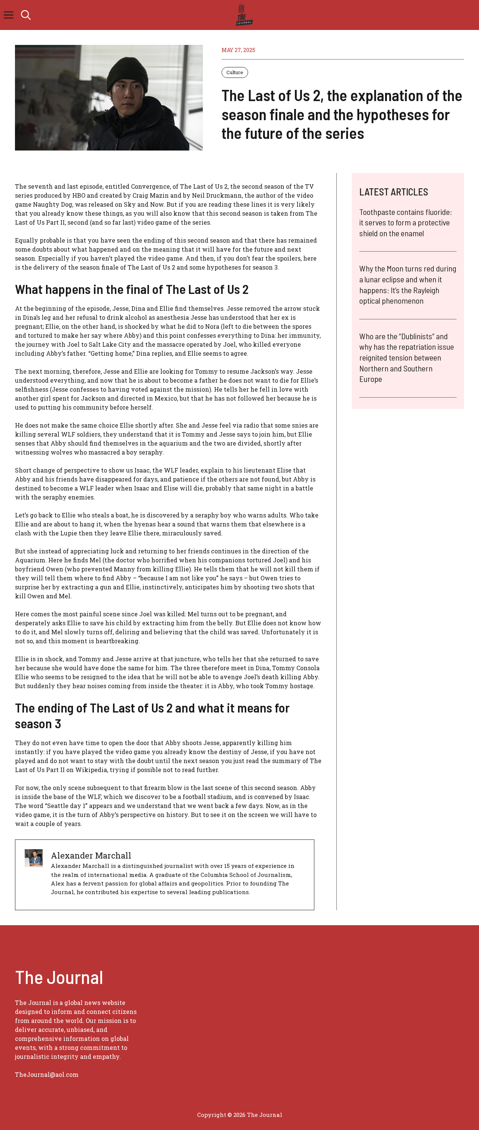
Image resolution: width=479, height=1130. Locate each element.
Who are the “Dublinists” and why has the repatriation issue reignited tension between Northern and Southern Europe (406, 357)
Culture (234, 72)
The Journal (264, 1114)
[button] (25, 15)
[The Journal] (243, 15)
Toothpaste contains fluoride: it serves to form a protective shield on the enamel (405, 222)
